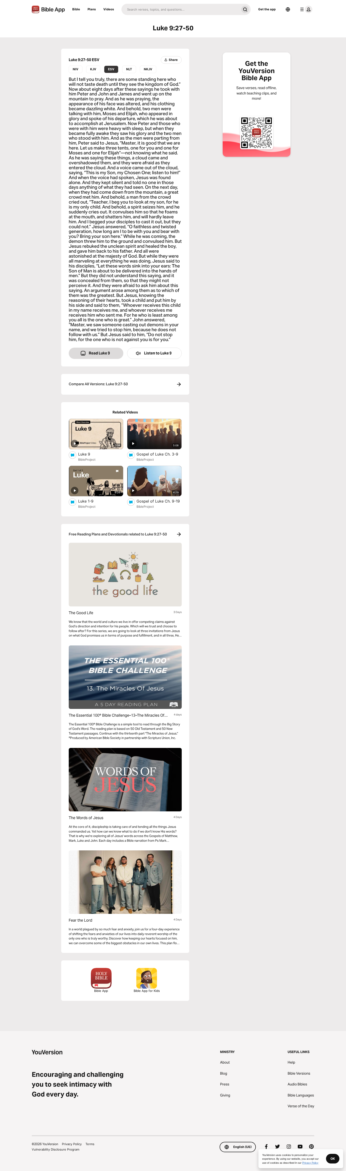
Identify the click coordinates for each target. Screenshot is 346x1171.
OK (332, 1158)
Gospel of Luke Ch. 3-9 (159, 454)
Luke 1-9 (90, 501)
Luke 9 (88, 454)
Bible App (101, 991)
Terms (89, 1144)
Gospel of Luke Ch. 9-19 (159, 501)
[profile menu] (305, 9)
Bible (76, 9)
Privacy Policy (72, 1144)
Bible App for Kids (147, 991)
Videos (108, 9)
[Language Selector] (288, 9)
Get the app (267, 9)
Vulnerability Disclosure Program (55, 1149)
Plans (92, 9)
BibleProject (87, 459)
